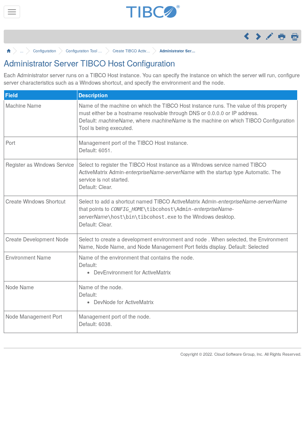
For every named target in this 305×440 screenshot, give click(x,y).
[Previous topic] (246, 36)
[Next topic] (258, 36)
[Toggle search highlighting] (269, 37)
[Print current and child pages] (294, 36)
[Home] (8, 51)
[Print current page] (281, 37)
